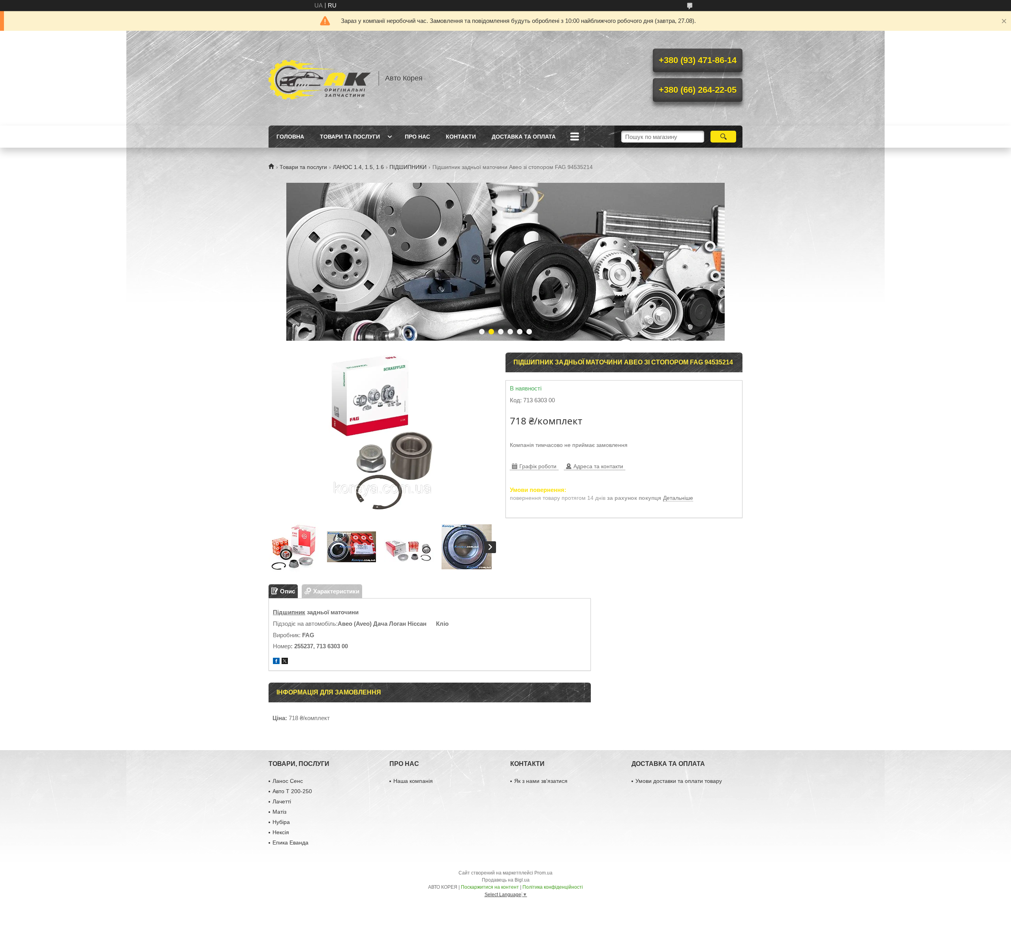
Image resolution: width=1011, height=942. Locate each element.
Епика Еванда (290, 842)
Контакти (461, 136)
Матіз (279, 812)
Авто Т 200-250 (292, 791)
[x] (285, 662)
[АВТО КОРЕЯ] (320, 78)
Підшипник (289, 612)
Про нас (417, 136)
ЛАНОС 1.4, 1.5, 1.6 (358, 167)
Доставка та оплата (524, 136)
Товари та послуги (350, 136)
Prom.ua (543, 873)
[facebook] (276, 662)
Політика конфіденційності (552, 887)
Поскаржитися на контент (490, 887)
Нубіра (281, 822)
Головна (290, 136)
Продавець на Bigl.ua (506, 880)
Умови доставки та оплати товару (678, 781)
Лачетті (281, 801)
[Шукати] (723, 137)
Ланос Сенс (287, 781)
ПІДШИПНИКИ (408, 167)
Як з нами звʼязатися (541, 781)
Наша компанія (413, 781)
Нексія (280, 832)
